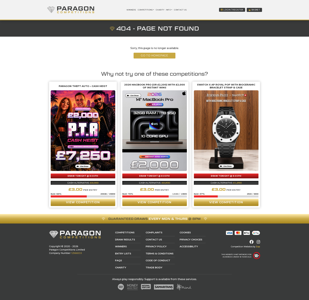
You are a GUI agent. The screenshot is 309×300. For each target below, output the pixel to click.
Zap (258, 246)
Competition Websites (242, 246)
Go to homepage (154, 55)
